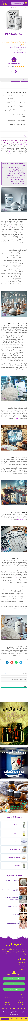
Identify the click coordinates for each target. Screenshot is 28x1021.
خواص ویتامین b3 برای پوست (13, 906)
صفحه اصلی (24, 8)
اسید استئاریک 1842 (14, 34)
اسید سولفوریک (17, 825)
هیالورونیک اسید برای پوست (13, 923)
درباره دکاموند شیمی (22, 962)
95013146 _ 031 (20, 1002)
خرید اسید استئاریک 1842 (17, 184)
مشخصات (24, 80)
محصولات (10, 226)
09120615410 (7, 1002)
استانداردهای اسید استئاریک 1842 (15, 176)
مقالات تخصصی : (14, 875)
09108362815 (7, 998)
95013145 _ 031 (20, 1000)
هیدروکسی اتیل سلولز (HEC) (14, 857)
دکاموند (14, 412)
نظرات (7, 80)
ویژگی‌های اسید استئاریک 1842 (16, 172)
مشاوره (16, 418)
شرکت (16, 577)
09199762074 (7, 1004)
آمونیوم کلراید (17, 841)
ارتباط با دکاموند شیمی (21, 964)
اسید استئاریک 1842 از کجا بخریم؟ (15, 178)
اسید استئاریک (12, 8)
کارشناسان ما (20, 519)
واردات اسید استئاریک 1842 (17, 180)
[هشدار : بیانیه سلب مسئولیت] (14, 972)
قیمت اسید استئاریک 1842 (17, 182)
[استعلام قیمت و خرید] (14, 59)
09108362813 (7, 1000)
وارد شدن (3, 674)
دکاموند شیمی (14, 944)
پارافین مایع (17, 865)
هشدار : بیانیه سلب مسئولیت (14, 975)
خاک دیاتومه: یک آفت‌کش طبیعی (12, 880)
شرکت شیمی (8, 1011)
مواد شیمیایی (18, 8)
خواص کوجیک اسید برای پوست (12, 915)
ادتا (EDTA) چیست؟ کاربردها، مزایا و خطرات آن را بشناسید (11, 898)
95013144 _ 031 (20, 998)
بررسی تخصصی (15, 80)
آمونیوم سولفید (17, 833)
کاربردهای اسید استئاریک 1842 (16, 174)
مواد (9, 152)
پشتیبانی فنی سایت (22, 969)
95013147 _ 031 (20, 1004)
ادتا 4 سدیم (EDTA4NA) (15, 849)
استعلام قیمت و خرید (14, 63)
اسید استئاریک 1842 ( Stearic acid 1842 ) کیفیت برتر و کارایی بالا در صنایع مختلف (13, 169)
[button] (26, 3)
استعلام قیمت (22, 967)
